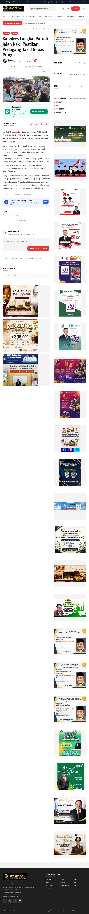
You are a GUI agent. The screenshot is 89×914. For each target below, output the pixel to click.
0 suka (7, 194)
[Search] (54, 9)
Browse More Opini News (77, 87)
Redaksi (53, 2)
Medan (5, 16)
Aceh (18, 16)
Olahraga (81, 16)
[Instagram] (15, 901)
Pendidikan (71, 16)
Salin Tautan (23, 220)
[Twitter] (10, 901)
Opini (40, 16)
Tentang (46, 2)
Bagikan (9, 220)
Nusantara (48, 16)
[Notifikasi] (68, 8)
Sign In (76, 9)
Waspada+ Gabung (39, 111)
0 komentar (27, 194)
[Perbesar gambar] (46, 79)
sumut (18, 29)
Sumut (12, 16)
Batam (25, 16)
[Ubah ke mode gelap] (84, 8)
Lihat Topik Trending (78, 63)
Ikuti (45, 202)
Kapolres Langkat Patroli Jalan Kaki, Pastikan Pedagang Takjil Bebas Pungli (36, 29)
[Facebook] (5, 901)
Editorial (32, 16)
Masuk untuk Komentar (38, 248)
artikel (12, 29)
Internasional (60, 16)
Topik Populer (60, 98)
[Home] (63, 8)
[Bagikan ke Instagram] (35, 60)
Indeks (59, 2)
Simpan (17, 194)
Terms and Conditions (70, 2)
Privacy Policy (82, 2)
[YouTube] (20, 901)
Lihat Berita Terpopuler (77, 75)
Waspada (5, 29)
